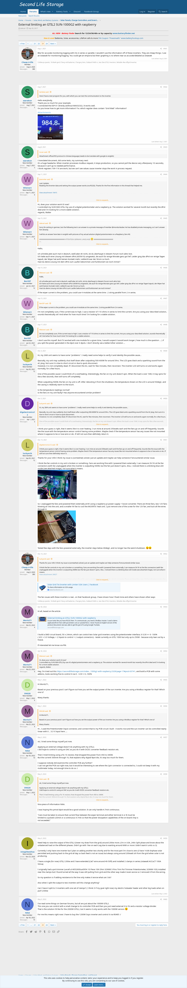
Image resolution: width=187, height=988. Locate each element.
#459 (165, 838)
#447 (165, 298)
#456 (165, 706)
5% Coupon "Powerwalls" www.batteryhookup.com (120, 38)
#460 (165, 899)
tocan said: (43, 152)
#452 (165, 554)
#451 (165, 440)
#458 (165, 774)
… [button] (31, 43)
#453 (165, 607)
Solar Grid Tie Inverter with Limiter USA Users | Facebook (73, 584)
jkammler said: (44, 179)
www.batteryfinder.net (123, 33)
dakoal (22, 28)
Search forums (33, 16)
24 (47, 43)
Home (23, 11)
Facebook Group (91, 11)
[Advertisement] (93, 78)
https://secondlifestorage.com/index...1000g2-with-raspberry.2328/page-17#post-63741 (96, 671)
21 (35, 43)
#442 (165, 87)
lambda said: (44, 92)
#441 (165, 49)
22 (39, 43)
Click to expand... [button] (102, 200)
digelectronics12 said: (47, 445)
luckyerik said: (44, 403)
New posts (22, 16)
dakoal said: (43, 223)
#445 (165, 218)
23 (43, 43)
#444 (165, 174)
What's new (45, 11)
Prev (23, 43)
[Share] (161, 48)
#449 (165, 351)
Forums (33, 11)
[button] (52, 11)
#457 (165, 737)
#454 (165, 651)
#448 (165, 325)
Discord (77, 11)
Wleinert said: (44, 273)
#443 (165, 147)
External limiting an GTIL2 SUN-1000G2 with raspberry (72, 618)
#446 (165, 268)
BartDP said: (43, 303)
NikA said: (43, 779)
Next (52, 43)
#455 (165, 680)
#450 (165, 398)
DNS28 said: (43, 711)
